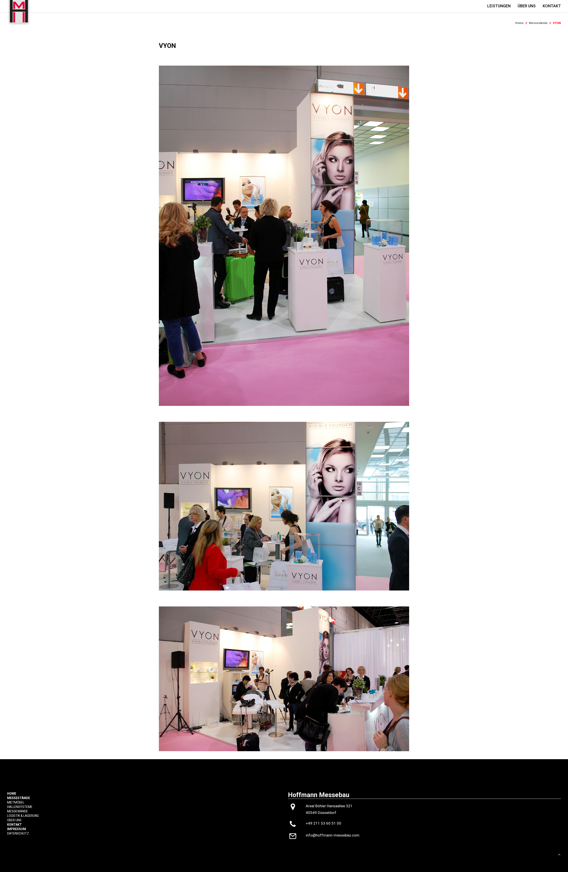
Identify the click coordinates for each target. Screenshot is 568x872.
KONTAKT (14, 824)
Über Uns (527, 6)
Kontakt (552, 6)
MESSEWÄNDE (17, 811)
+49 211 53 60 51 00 (323, 823)
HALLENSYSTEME (19, 807)
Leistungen (499, 6)
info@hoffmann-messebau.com (332, 835)
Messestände (538, 23)
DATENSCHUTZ (18, 833)
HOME (11, 793)
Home (519, 23)
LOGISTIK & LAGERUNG (23, 815)
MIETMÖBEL (15, 802)
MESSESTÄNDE (18, 798)
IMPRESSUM (16, 829)
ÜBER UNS (14, 820)
